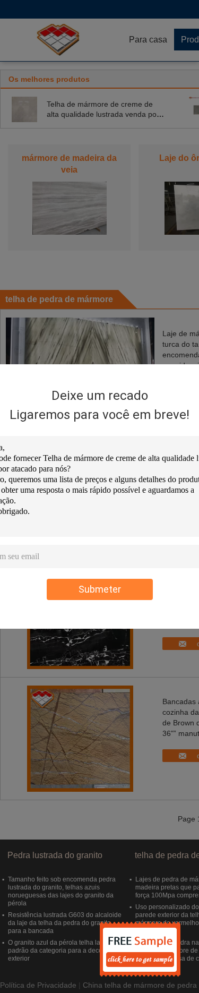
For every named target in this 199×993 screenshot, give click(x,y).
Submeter (100, 589)
